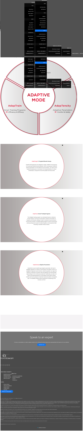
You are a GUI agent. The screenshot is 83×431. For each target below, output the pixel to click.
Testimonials (57, 85)
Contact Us (41, 344)
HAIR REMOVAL (30, 64)
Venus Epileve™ (30, 72)
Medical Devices (7, 375)
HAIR (45, 3)
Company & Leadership (17, 375)
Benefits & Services (57, 45)
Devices (33, 2)
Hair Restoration (43, 7)
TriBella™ (44, 16)
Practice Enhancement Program (54, 83)
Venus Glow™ (31, 15)
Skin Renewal (43, 59)
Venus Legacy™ (30, 59)
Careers (68, 85)
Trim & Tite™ (43, 72)
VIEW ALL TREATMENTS (41, 83)
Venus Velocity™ (30, 68)
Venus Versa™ (31, 70)
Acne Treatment (43, 20)
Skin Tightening (42, 70)
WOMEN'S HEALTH (30, 76)
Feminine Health (42, 79)
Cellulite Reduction (42, 66)
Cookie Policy (6, 388)
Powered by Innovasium (42, 427)
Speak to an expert (7, 391)
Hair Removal (43, 9)
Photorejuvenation (42, 18)
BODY (44, 62)
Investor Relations (66, 83)
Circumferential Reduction (40, 68)
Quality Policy (6, 387)
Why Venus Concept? (56, 81)
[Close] (62, 145)
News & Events (75, 85)
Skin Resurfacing (43, 22)
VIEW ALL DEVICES (30, 83)
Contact (81, 85)
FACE (32, 5)
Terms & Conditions (8, 385)
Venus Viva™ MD (30, 61)
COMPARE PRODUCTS (29, 85)
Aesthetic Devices (7, 376)
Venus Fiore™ (31, 79)
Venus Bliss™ (31, 22)
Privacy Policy (6, 384)
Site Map (5, 389)
